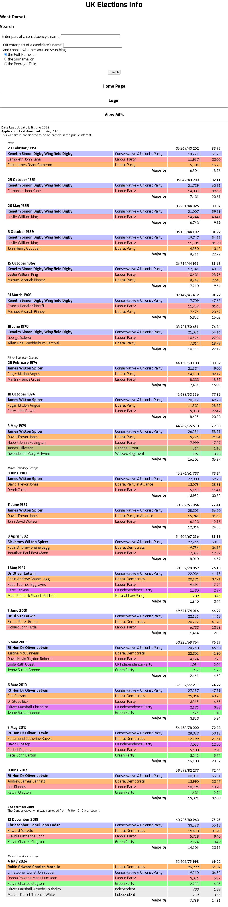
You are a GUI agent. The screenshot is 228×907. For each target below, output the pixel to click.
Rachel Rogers (19, 749)
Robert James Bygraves (27, 584)
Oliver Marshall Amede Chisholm (34, 889)
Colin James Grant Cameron (30, 165)
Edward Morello (20, 830)
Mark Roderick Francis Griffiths (32, 595)
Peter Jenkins (18, 590)
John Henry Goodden (24, 248)
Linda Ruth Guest (21, 664)
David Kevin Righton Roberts (30, 658)
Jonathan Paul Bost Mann (28, 553)
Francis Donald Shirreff (26, 306)
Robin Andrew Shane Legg (29, 547)
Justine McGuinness (23, 653)
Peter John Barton (22, 755)
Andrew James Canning (26, 781)
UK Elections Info (114, 4)
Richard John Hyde (22, 627)
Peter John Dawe (21, 411)
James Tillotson (20, 448)
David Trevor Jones (23, 437)
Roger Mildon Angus (24, 373)
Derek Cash (17, 490)
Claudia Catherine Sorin (26, 836)
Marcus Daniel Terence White (31, 894)
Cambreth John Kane (24, 159)
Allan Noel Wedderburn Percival (33, 343)
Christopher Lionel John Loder (31, 872)
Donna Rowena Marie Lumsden (32, 878)
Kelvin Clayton (19, 792)
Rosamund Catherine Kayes (30, 738)
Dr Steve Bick (18, 701)
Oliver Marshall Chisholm (28, 707)
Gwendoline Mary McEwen (29, 453)
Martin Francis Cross (24, 379)
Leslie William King (23, 217)
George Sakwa (19, 337)
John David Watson (23, 521)
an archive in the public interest (69, 135)
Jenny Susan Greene (24, 670)
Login (114, 100)
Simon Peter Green (23, 621)
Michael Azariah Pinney (26, 280)
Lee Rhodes (17, 787)
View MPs (114, 114)
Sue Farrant (17, 696)
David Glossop (19, 744)
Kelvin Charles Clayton (26, 841)
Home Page (114, 86)
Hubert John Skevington (27, 442)
